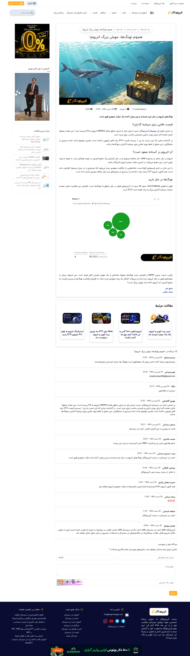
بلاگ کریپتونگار (159, 3)
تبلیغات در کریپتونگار (116, 626)
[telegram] (117, 620)
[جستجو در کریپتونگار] (32, 12)
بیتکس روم (59, 12)
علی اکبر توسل (71, 635)
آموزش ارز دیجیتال (139, 12)
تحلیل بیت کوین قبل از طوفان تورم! (29, 635)
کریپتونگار (143, 29)
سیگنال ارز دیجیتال (71, 625)
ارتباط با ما (145, 3)
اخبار (124, 12)
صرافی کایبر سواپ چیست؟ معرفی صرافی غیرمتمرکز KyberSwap (29, 139)
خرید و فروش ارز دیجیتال (77, 12)
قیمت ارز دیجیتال (71, 632)
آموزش (30, 3)
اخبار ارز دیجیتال (132, 29)
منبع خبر (169, 288)
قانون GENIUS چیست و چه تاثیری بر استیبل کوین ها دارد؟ (28, 158)
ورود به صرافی (15, 3)
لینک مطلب (168, 292)
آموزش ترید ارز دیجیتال (71, 622)
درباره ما (134, 3)
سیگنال (103, 12)
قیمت (95, 12)
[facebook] (123, 620)
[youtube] (111, 620)
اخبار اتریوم (119, 29)
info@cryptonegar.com (113, 614)
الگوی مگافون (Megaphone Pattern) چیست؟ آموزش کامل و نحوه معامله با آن (28, 167)
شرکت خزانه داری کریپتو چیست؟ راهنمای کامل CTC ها (27, 176)
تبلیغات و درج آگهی (177, 3)
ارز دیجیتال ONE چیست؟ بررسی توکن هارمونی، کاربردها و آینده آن (28, 185)
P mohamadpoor (139, 109)
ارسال (173, 593)
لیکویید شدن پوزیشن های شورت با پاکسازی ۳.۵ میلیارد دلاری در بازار (29, 149)
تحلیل (114, 12)
